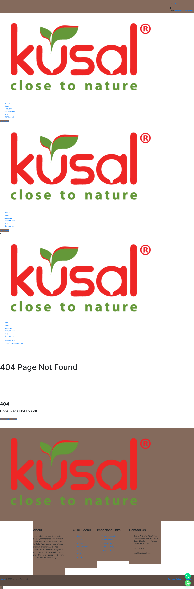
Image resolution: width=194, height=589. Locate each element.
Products (81, 543)
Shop (6, 106)
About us (8, 109)
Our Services (9, 111)
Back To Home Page (8, 419)
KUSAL (3, 579)
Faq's (79, 554)
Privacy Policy (107, 550)
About (79, 540)
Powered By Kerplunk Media (179, 579)
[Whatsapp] (188, 583)
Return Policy (106, 543)
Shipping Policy (107, 547)
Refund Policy (106, 540)
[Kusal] (81, 56)
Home (7, 103)
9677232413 (179, 3)
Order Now (4, 121)
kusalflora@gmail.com (184, 10)
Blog (6, 114)
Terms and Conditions (110, 536)
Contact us (9, 117)
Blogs (79, 557)
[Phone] (188, 576)
